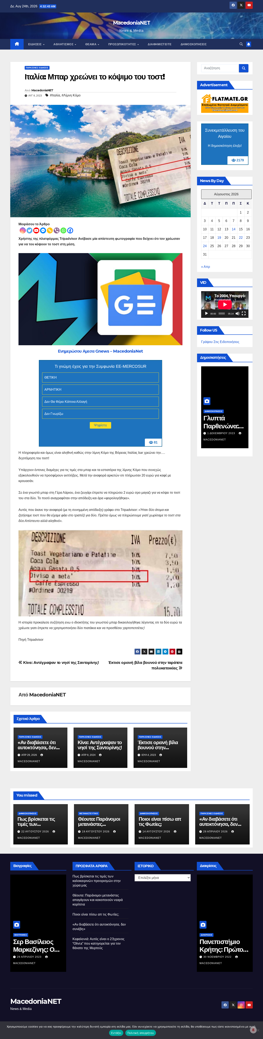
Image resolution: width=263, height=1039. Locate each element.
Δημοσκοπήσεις (194, 44)
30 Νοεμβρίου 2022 (217, 956)
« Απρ (205, 266)
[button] (241, 44)
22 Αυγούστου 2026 (35, 831)
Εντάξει (116, 1032)
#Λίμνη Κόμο (71, 95)
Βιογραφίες (20, 935)
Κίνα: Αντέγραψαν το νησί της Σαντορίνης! (60, 662)
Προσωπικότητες (122, 44)
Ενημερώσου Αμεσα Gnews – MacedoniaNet (100, 351)
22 (241, 237)
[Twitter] (29, 230)
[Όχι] (258, 1030)
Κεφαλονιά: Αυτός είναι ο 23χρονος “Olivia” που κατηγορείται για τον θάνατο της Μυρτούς (99, 943)
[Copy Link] (50, 230)
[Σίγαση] (237, 313)
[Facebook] (70, 230)
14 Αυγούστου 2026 (209, 433)
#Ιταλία (55, 95)
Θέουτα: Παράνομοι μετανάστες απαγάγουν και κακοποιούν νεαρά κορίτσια (98, 900)
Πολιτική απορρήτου (140, 1032)
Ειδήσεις (35, 44)
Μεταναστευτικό (88, 813)
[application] (225, 304)
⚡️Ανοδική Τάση (248, 411)
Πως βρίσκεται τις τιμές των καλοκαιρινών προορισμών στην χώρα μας (97, 881)
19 (219, 237)
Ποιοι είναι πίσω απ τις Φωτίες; (208, 426)
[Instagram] (23, 230)
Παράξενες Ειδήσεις (37, 68)
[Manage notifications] (253, 1030)
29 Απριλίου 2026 (215, 831)
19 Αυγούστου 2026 (96, 831)
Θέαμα (91, 44)
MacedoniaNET (131, 23)
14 (233, 229)
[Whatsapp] (63, 230)
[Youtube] (36, 230)
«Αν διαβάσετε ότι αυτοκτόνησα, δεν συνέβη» (37, 747)
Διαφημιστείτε (160, 44)
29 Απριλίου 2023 (29, 956)
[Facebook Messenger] (43, 230)
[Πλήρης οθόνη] (244, 313)
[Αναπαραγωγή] (206, 313)
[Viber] (57, 230)
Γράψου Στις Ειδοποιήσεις (220, 342)
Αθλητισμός (63, 44)
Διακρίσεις (206, 935)
